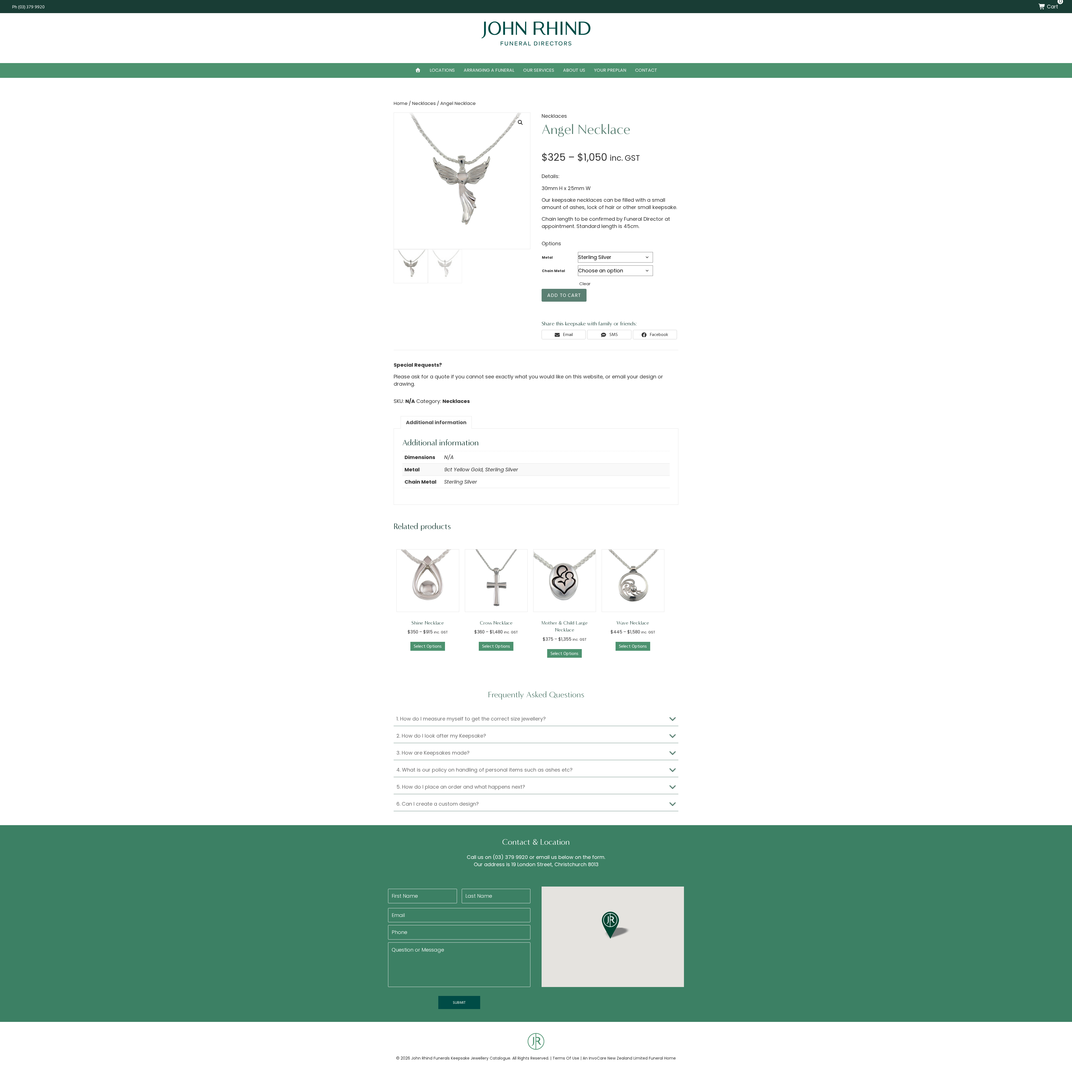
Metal (547, 257)
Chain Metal (553, 270)
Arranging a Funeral (489, 70)
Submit (459, 1002)
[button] (520, 122)
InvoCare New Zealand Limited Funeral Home (632, 1058)
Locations (442, 70)
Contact (646, 70)
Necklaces (424, 103)
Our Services (538, 70)
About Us (574, 70)
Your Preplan (610, 70)
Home (401, 103)
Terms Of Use (565, 1058)
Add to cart (564, 295)
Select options (428, 646)
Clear (584, 284)
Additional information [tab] (436, 422)
